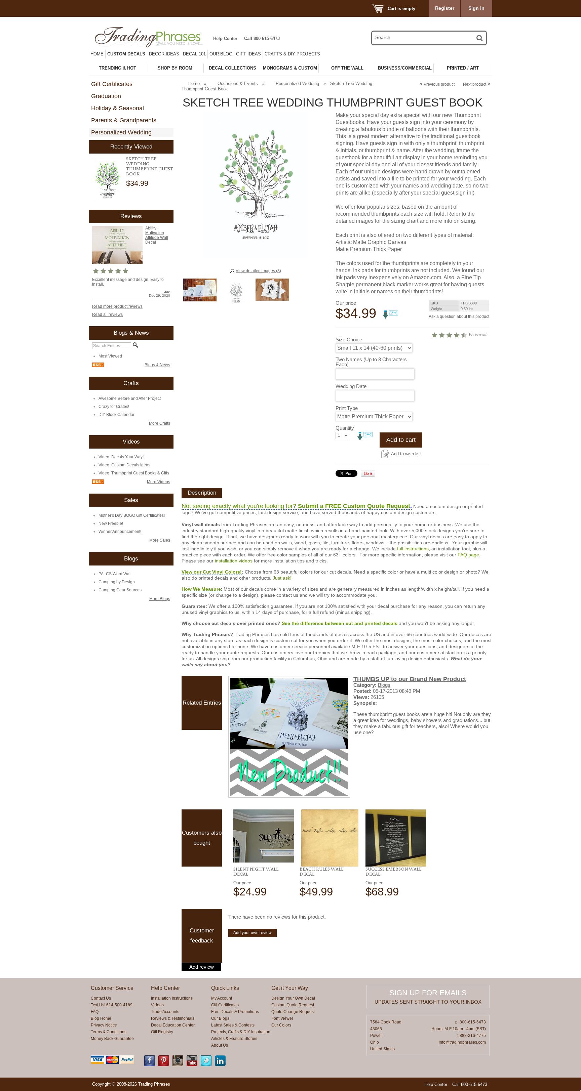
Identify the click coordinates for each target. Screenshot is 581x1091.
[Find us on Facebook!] (149, 1064)
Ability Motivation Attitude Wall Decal (156, 235)
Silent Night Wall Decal (255, 871)
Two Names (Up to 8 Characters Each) (371, 361)
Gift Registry (162, 1032)
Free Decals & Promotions (235, 1011)
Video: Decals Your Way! (121, 457)
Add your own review (252, 932)
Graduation (106, 96)
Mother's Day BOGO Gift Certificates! (132, 515)
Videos (157, 1005)
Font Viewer (282, 1018)
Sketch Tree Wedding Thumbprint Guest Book (149, 166)
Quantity (345, 428)
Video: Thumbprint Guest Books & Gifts (134, 473)
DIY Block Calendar (116, 414)
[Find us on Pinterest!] (163, 1064)
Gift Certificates (111, 84)
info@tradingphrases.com (462, 1042)
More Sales (159, 540)
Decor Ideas (164, 53)
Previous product (437, 84)
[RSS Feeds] (98, 365)
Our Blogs (220, 1018)
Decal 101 (194, 53)
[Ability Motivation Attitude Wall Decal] (117, 262)
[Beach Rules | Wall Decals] (330, 838)
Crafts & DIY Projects (292, 53)
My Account (221, 998)
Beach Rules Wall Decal (321, 871)
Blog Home (101, 1018)
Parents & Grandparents (123, 120)
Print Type (347, 408)
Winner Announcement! (120, 531)
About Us (219, 1045)
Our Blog (220, 53)
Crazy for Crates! (114, 406)
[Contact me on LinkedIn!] (220, 1064)
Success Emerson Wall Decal (393, 871)
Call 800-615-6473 (262, 38)
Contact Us (101, 998)
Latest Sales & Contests (233, 1025)
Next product (477, 84)
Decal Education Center (173, 1025)
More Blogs (159, 598)
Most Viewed (110, 356)
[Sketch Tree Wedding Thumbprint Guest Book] (107, 180)
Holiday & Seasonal (117, 108)
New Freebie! (111, 523)
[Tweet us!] (206, 1064)
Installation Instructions (172, 998)
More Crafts (159, 423)
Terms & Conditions (108, 1032)
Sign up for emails (428, 993)
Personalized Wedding (121, 132)
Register (444, 8)
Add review (201, 967)
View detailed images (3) (258, 270)
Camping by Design (117, 582)
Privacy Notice (104, 1025)
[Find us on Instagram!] (177, 1064)
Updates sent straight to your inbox (428, 1002)
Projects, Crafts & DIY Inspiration (240, 1032)
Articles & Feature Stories (234, 1038)
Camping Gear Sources (120, 590)
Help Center (225, 38)
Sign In (476, 8)
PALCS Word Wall (115, 574)
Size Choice (349, 339)
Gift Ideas (248, 53)
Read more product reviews (117, 306)
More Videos (158, 481)
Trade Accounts (165, 1011)
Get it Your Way (289, 988)
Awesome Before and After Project (130, 398)
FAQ (95, 1011)
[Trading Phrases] (152, 37)
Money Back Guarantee (112, 1038)
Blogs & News (157, 365)
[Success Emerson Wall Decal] (395, 838)
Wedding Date (351, 386)
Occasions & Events (238, 83)
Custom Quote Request (292, 1005)
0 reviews (478, 334)
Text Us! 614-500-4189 (111, 1005)
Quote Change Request (293, 1011)
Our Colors (281, 1025)
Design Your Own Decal (293, 998)
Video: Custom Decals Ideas (124, 465)
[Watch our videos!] (192, 1064)
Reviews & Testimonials (172, 1018)
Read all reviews (107, 314)
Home (97, 53)
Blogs (384, 685)
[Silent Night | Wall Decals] (263, 836)
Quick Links (225, 988)
